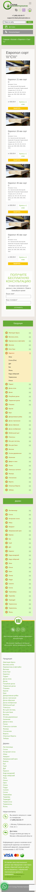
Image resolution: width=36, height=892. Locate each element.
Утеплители (12, 477)
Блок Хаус (12, 349)
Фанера (11, 473)
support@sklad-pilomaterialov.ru (18, 18)
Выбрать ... (18, 108)
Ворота (11, 482)
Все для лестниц (14, 441)
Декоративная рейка (15, 416)
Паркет (11, 384)
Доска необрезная (15, 429)
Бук (10, 367)
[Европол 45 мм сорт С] (18, 222)
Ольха (11, 380)
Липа (10, 357)
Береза (11, 535)
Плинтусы (12, 437)
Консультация (14, 32)
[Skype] (16, 10)
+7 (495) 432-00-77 (18, 15)
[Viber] (23, 10)
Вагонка (11, 345)
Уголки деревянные (15, 453)
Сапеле (11, 583)
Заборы (11, 490)
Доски (10, 392)
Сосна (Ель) (12, 360)
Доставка (12, 27)
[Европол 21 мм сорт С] (18, 67)
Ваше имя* (10, 294)
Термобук (12, 596)
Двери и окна (13, 461)
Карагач (11, 551)
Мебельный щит (14, 433)
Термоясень (13, 608)
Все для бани (13, 445)
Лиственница (13, 510)
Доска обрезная (14, 425)
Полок (11, 465)
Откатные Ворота (14, 486)
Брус (10, 412)
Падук (11, 579)
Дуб (10, 363)
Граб (10, 543)
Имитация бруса (14, 333)
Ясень (11, 370)
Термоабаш (12, 592)
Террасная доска (14, 400)
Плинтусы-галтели (15, 469)
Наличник (12, 457)
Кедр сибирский (14, 374)
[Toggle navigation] (30, 3)
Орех (10, 571)
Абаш (10, 522)
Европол (11, 353)
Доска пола (12, 388)
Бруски (11, 408)
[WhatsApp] (20, 10)
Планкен (11, 404)
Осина (11, 575)
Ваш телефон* (11, 300)
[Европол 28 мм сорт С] (18, 119)
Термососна (13, 377)
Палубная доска (14, 396)
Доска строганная (14, 421)
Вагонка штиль (13, 337)
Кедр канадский (14, 555)
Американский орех (15, 531)
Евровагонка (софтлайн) (17, 341)
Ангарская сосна (14, 518)
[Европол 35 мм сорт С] (18, 170)
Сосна (11, 514)
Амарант (11, 526)
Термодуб (12, 600)
